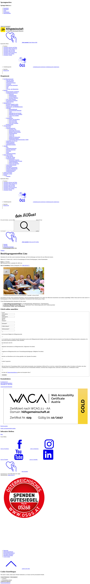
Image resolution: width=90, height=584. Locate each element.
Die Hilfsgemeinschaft (8, 79)
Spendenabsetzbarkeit (11, 170)
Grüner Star (11, 134)
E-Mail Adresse (5, 326)
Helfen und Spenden (8, 154)
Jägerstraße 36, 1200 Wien (6, 384)
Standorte (8, 176)
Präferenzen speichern (5, 581)
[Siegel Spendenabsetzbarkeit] (24, 548)
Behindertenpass (12, 95)
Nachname (4, 323)
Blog (7, 147)
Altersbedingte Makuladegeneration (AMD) (18, 139)
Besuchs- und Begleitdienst (12, 105)
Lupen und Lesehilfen (14, 115)
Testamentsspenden (10, 158)
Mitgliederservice (7, 103)
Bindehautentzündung (14, 138)
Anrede (4, 318)
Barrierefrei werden (7, 173)
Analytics (4, 578)
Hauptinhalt (6, 8)
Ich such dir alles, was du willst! (21, 220)
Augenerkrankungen (10, 128)
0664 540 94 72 (25, 265)
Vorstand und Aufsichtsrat (12, 85)
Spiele (10, 116)
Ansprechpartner (4, 386)
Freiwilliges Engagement (11, 167)
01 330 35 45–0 (4, 381)
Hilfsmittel (8, 108)
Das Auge (8, 127)
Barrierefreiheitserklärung (9, 553)
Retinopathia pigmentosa (14, 130)
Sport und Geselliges (13, 123)
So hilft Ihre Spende (10, 157)
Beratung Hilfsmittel (13, 98)
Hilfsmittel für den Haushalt (15, 113)
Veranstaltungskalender (11, 148)
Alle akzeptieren (14, 577)
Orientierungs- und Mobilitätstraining (14, 106)
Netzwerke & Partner (11, 82)
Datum (3, 315)
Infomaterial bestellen (11, 144)
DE (6, 70)
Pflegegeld (11, 94)
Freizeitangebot (9, 118)
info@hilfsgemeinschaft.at (6, 383)
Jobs (7, 87)
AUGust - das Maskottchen (12, 89)
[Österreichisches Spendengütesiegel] (24, 518)
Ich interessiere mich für (7, 342)
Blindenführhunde (13, 109)
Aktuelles (5, 146)
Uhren (10, 111)
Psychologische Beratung (11, 100)
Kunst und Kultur (13, 120)
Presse (7, 152)
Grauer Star (11, 135)
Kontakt (5, 175)
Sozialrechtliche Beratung (12, 92)
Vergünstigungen (13, 96)
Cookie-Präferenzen (5, 577)
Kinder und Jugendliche (14, 119)
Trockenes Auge (12, 129)
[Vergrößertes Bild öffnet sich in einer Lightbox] (23, 294)
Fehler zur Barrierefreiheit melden (8, 428)
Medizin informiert (10, 142)
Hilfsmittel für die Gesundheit (15, 114)
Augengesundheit (7, 125)
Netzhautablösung (13, 133)
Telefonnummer (5, 329)
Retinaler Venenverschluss (15, 132)
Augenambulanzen (10, 143)
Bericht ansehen (4, 426)
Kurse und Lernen (13, 122)
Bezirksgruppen (9, 124)
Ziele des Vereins (10, 80)
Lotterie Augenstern (7, 172)
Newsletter (8, 151)
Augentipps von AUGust (11, 140)
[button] (35, 66)
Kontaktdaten (6, 12)
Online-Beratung (10, 101)
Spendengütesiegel (10, 171)
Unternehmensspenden (11, 165)
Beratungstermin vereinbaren (12, 91)
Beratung (5, 90)
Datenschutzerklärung (12, 372)
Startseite (5, 244)
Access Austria (6, 556)
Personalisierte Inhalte (7, 580)
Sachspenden (9, 166)
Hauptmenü (6, 9)
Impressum (5, 550)
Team (7, 86)
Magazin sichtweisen (10, 149)
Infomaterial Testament (14, 159)
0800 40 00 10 (11, 475)
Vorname (4, 320)
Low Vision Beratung (11, 99)
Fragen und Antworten (14, 163)
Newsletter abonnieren (8, 554)
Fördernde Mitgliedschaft (11, 168)
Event (3, 312)
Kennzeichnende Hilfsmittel (15, 110)
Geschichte (8, 84)
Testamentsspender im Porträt (15, 161)
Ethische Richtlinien (13, 162)
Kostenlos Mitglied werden (12, 104)
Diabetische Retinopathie (14, 137)
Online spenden (9, 156)
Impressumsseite (7, 13)
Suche (4, 10)
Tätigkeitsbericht (10, 81)
